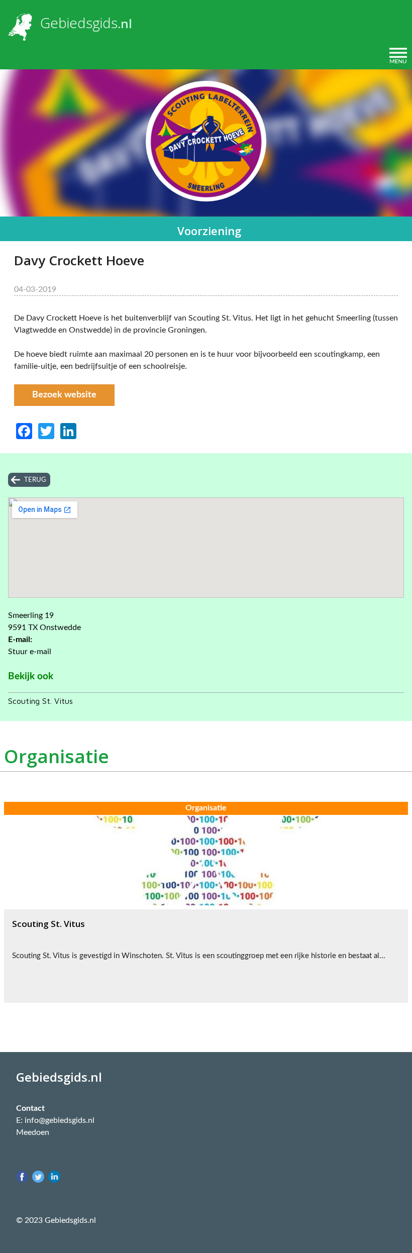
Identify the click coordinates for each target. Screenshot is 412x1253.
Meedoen (32, 1132)
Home (19, 55)
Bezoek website (64, 394)
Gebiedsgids (79, 22)
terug (35, 480)
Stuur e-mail (29, 652)
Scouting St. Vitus (40, 700)
